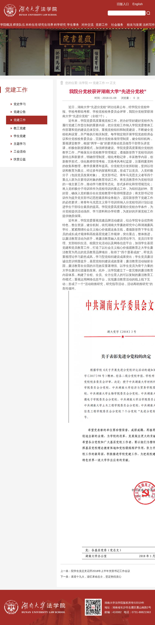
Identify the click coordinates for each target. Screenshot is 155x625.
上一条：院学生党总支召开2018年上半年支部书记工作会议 (95, 570)
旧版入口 (123, 4)
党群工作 (102, 24)
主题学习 (20, 143)
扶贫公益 (20, 159)
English (138, 4)
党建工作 (20, 120)
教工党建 (20, 128)
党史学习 (20, 104)
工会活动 (20, 151)
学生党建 (20, 136)
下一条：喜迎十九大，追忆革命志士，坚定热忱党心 (90, 576)
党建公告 (20, 111)
